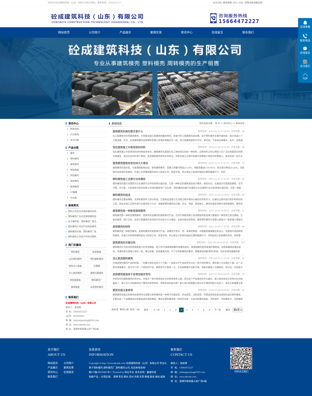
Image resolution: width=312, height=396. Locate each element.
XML (241, 2)
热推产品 (93, 376)
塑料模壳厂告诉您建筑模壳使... (83, 216)
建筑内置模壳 (96, 273)
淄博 (115, 376)
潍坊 (157, 376)
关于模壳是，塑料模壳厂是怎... (83, 221)
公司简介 (94, 32)
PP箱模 (73, 192)
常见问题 (74, 140)
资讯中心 (186, 32)
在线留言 (217, 32)
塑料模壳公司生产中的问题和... (83, 236)
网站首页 (64, 32)
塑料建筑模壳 (96, 259)
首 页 (217, 123)
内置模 (97, 266)
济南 (136, 376)
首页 (146, 310)
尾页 (228, 310)
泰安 (152, 376)
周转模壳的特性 (121, 226)
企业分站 (217, 2)
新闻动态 (74, 129)
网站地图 (227, 2)
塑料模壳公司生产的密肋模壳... (83, 226)
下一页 (217, 310)
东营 (141, 376)
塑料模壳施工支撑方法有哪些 (129, 179)
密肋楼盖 (74, 170)
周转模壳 (74, 181)
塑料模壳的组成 (121, 194)
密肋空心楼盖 (75, 266)
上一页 (156, 310)
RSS (235, 2)
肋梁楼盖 (96, 252)
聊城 (147, 376)
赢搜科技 (151, 372)
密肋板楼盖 (75, 280)
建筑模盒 (75, 287)
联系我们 (248, 32)
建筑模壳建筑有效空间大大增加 (130, 163)
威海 (162, 376)
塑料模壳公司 (123, 367)
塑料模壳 (74, 158)
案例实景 (156, 32)
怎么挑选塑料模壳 (123, 258)
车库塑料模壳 (96, 287)
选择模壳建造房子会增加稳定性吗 (132, 274)
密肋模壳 (74, 175)
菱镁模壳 (74, 186)
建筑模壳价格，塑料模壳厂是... (83, 231)
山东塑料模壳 (75, 259)
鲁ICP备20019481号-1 (100, 372)
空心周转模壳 (75, 273)
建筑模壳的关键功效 (124, 242)
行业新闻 (74, 134)
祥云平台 (129, 372)
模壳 (72, 153)
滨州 (131, 376)
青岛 (120, 376)
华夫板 (73, 198)
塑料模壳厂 (96, 280)
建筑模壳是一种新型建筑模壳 (129, 210)
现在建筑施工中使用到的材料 (129, 147)
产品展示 (125, 32)
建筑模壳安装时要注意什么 (128, 131)
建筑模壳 (74, 164)
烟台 (126, 376)
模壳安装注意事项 (123, 290)
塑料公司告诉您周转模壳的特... (83, 211)
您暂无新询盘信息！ (254, 2)
